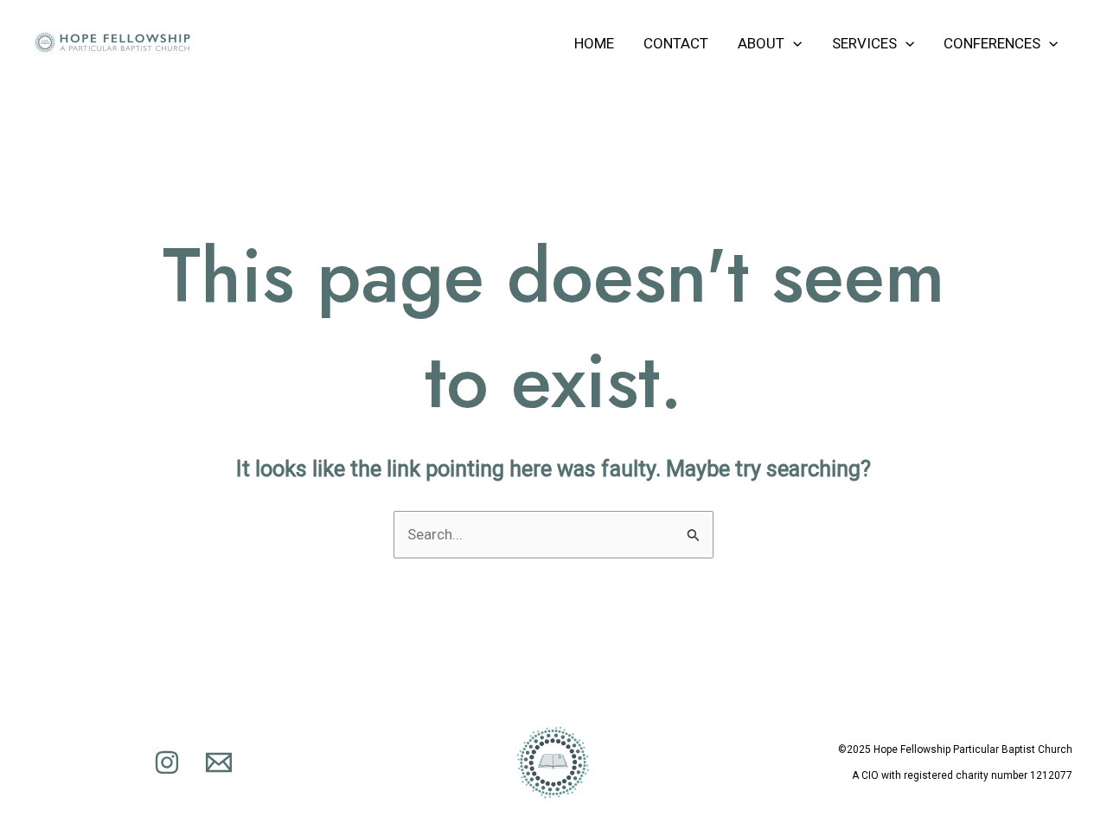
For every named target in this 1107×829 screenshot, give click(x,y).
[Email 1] (219, 762)
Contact (675, 43)
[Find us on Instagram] (167, 762)
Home (594, 43)
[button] (793, 43)
